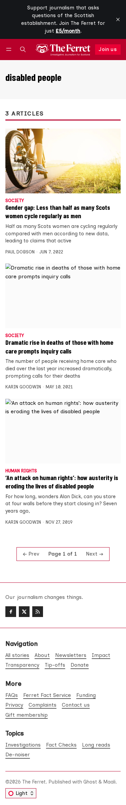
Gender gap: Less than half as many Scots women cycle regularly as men (57, 211)
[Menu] (9, 49)
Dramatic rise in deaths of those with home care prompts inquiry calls (59, 346)
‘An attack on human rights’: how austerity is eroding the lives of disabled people (61, 481)
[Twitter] (24, 611)
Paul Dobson (20, 251)
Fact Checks (61, 745)
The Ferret (34, 782)
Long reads (96, 745)
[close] (118, 19)
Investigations (23, 745)
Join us (108, 49)
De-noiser (17, 754)
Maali (109, 782)
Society (14, 201)
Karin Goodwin (23, 386)
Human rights (21, 471)
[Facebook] (10, 611)
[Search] (23, 49)
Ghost (90, 782)
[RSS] (37, 611)
